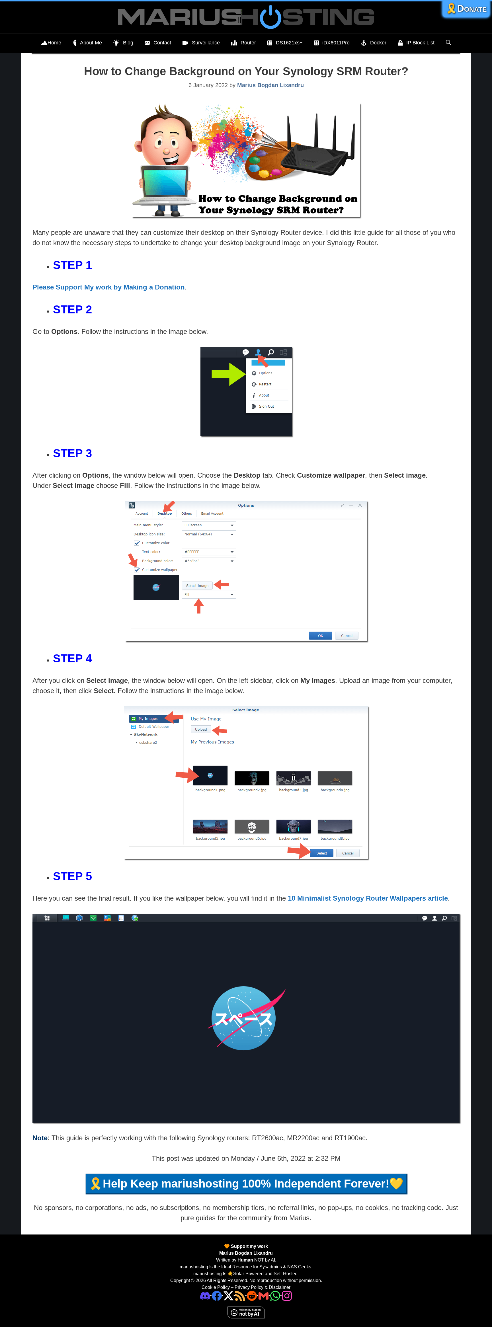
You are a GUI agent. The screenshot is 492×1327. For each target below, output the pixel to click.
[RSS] (240, 1295)
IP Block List (420, 43)
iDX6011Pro (336, 43)
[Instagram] (287, 1295)
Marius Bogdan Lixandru (246, 1253)
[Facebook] (217, 1295)
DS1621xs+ (289, 43)
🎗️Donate (466, 8)
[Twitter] (228, 1295)
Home (54, 43)
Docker (378, 43)
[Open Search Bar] (448, 42)
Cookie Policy (216, 1287)
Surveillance (206, 43)
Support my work (249, 1246)
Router (248, 43)
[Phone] (252, 1295)
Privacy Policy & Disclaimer (262, 1287)
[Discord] (205, 1295)
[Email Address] (263, 1295)
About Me (91, 43)
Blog (128, 43)
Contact (162, 43)
